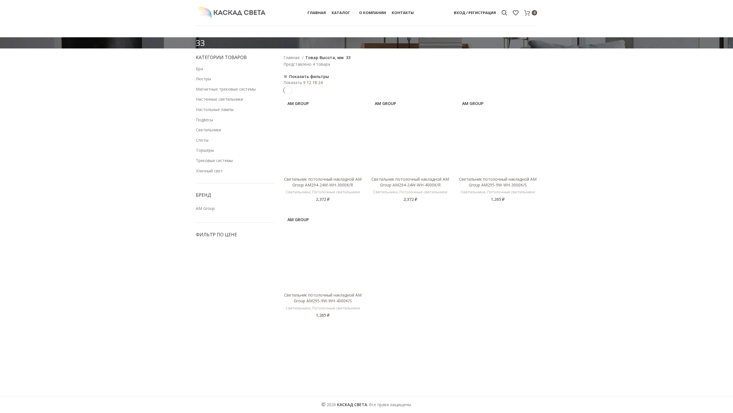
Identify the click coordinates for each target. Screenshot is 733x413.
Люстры (203, 78)
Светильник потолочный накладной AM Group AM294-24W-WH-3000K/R (323, 182)
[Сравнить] (358, 104)
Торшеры (205, 150)
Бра (199, 68)
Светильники (208, 130)
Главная (292, 57)
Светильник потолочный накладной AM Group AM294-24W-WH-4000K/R (410, 182)
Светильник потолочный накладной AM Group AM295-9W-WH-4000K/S (323, 297)
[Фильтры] (7, 362)
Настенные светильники (219, 99)
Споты (202, 140)
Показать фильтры (309, 77)
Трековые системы (214, 160)
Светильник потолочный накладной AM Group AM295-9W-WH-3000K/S (498, 182)
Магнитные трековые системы (226, 89)
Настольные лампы (215, 109)
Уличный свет (209, 171)
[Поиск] (504, 13)
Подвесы (204, 119)
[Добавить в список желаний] (358, 116)
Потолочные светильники (336, 191)
